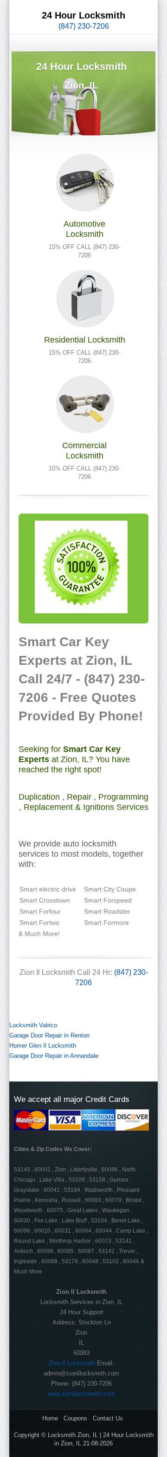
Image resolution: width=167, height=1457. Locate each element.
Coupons (75, 1418)
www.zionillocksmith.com (81, 1393)
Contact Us (108, 1418)
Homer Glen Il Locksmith (42, 1045)
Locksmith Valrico (33, 1025)
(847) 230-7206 (83, 26)
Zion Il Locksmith (72, 1363)
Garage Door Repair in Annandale (53, 1055)
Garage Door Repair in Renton (49, 1035)
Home (50, 1418)
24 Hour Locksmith (83, 15)
